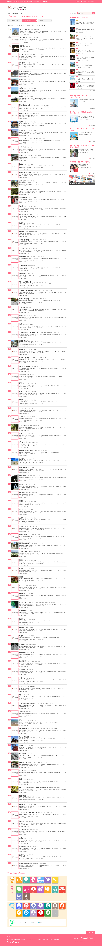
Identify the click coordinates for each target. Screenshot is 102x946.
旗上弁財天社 (23, 661)
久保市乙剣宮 (23, 391)
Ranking (78, 1)
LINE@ (19, 942)
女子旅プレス (10, 13)
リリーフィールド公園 (26, 551)
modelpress (91, 1)
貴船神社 (22, 855)
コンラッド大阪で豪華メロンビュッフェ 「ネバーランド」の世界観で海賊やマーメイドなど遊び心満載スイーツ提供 (85, 66)
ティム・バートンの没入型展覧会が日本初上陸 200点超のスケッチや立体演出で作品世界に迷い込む (85, 87)
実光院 (21, 433)
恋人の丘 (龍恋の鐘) (25, 282)
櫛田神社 (22, 821)
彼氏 (26, 922)
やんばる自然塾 (24, 425)
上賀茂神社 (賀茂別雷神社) (27, 703)
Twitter (8, 942)
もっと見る (92, 90)
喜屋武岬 (22, 669)
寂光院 (21, 155)
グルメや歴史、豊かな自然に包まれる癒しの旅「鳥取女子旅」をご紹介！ (86, 134)
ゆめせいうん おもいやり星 (27, 728)
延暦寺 (21, 619)
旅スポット (74, 13)
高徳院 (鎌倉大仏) (24, 341)
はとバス (22, 585)
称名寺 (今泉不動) (24, 366)
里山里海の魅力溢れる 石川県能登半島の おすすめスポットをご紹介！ (84, 166)
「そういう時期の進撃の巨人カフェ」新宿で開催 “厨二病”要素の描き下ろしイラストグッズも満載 (85, 73)
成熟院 (21, 315)
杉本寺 (21, 804)
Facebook (11, 942)
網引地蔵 (22, 492)
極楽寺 (21, 560)
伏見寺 (21, 838)
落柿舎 (21, 568)
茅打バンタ (22, 383)
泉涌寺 (21, 223)
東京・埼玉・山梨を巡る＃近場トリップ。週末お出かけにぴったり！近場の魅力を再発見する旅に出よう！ (86, 118)
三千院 (21, 408)
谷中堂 (21, 770)
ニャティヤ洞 (23, 484)
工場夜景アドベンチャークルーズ (29, 332)
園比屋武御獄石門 (24, 543)
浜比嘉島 (22, 459)
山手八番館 (22, 214)
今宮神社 (22, 678)
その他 (55, 913)
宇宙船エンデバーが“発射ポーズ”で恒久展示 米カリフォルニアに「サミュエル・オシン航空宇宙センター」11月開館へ (85, 59)
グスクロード (23, 442)
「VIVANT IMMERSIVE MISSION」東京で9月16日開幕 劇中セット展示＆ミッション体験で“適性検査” (85, 31)
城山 (20, 695)
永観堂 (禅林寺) (24, 240)
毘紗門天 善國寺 (24, 357)
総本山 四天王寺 (24, 737)
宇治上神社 (22, 147)
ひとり (19, 922)
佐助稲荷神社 (23, 534)
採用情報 (40, 939)
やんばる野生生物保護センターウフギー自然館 (33, 787)
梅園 (20, 324)
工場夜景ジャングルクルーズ (28, 812)
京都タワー (22, 686)
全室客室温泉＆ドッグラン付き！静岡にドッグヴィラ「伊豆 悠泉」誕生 (85, 44)
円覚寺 (21, 349)
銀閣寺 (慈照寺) (24, 299)
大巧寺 (21, 518)
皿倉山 (21, 164)
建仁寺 (21, 509)
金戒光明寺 (22, 256)
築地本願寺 (22, 796)
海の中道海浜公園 (24, 105)
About (84, 1)
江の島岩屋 (22, 54)
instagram (13, 942)
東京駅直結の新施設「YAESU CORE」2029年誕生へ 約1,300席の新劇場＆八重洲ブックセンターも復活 (85, 24)
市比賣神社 (22, 846)
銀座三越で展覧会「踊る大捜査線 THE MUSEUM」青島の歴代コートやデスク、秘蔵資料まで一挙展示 (85, 52)
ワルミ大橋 (22, 754)
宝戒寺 (21, 130)
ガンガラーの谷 (24, 189)
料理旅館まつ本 (24, 610)
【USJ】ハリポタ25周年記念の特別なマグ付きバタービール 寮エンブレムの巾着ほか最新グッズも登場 (85, 38)
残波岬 (21, 526)
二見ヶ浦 (22, 307)
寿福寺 (21, 400)
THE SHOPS (23, 265)
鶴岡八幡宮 (22, 652)
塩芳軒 (21, 636)
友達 (33, 922)
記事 (71, 13)
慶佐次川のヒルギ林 (25, 172)
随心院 (21, 577)
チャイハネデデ (24, 138)
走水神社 (22, 37)
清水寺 (21, 96)
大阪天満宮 (22, 475)
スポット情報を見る (24, 34)
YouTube (16, 942)
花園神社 (22, 711)
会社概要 (18, 939)
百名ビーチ (22, 720)
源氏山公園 (23, 29)
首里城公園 (22, 829)
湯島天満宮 (22, 181)
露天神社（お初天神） (26, 762)
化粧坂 (21, 88)
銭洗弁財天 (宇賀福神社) (26, 450)
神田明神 (22, 63)
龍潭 (20, 779)
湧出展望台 (23, 273)
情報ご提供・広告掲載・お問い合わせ (51, 939)
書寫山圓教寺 (23, 467)
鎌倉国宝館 (22, 113)
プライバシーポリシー (31, 939)
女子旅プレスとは (11, 939)
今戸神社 (22, 46)
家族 (40, 922)
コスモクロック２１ (25, 602)
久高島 (21, 416)
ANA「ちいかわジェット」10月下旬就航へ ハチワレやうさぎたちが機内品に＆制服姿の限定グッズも (84, 80)
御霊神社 (22, 231)
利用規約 (23, 939)
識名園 (21, 206)
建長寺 (21, 122)
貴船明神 (22, 593)
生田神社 (22, 248)
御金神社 (22, 627)
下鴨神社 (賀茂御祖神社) (26, 290)
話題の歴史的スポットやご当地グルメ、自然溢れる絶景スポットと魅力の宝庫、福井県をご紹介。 (86, 151)
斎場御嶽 (22, 644)
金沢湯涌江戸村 (24, 863)
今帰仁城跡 (22, 71)
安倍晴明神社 (23, 197)
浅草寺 (21, 79)
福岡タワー (22, 374)
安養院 (21, 501)
